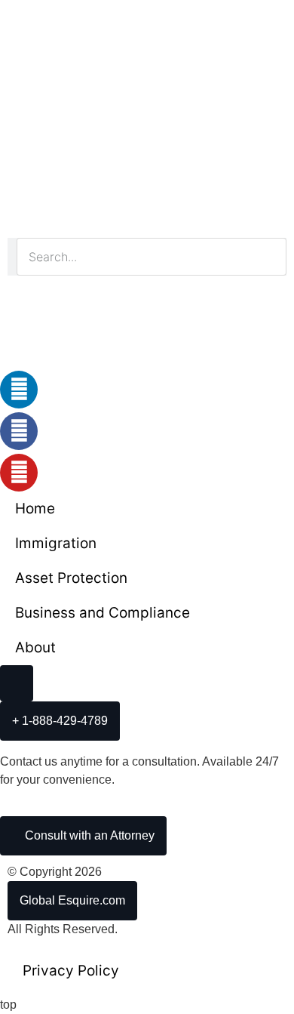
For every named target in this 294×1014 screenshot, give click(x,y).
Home (35, 508)
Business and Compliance (102, 612)
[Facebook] (19, 431)
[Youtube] (19, 473)
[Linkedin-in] (19, 389)
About (35, 647)
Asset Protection (71, 578)
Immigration (55, 543)
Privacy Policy (71, 970)
